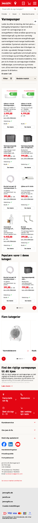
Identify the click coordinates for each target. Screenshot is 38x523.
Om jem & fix (7, 430)
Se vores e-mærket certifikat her (12, 480)
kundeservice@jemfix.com (14, 474)
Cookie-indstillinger (11, 506)
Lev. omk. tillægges (10, 118)
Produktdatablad (12, 91)
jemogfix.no (7, 502)
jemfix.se (6, 497)
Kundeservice (8, 423)
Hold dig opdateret (10, 438)
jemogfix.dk (7, 493)
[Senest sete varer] (35, 21)
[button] (17, 307)
